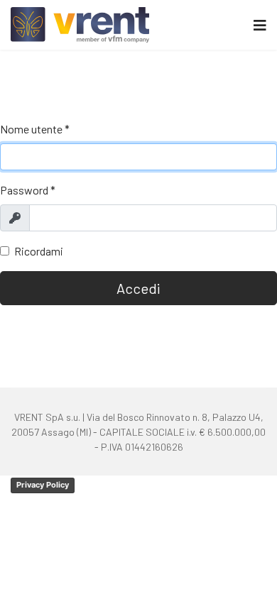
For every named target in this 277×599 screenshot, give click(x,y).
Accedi (138, 288)
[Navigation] (260, 25)
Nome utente (35, 129)
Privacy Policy (42, 485)
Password (27, 190)
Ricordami (38, 251)
